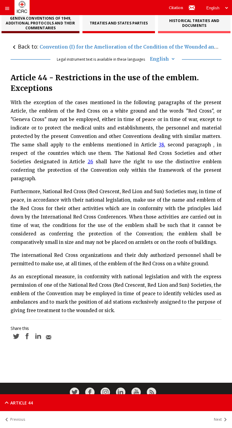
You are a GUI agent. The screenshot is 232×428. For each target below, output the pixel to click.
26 (90, 161)
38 (161, 145)
